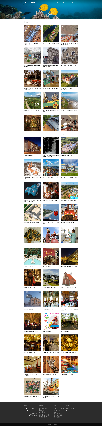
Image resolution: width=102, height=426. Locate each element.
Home (57, 2)
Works (69, 2)
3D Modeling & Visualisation (44, 415)
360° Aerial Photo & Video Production (57, 415)
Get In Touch (74, 2)
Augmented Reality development (43, 410)
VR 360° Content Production (58, 409)
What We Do (63, 2)
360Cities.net (70, 408)
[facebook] (66, 411)
